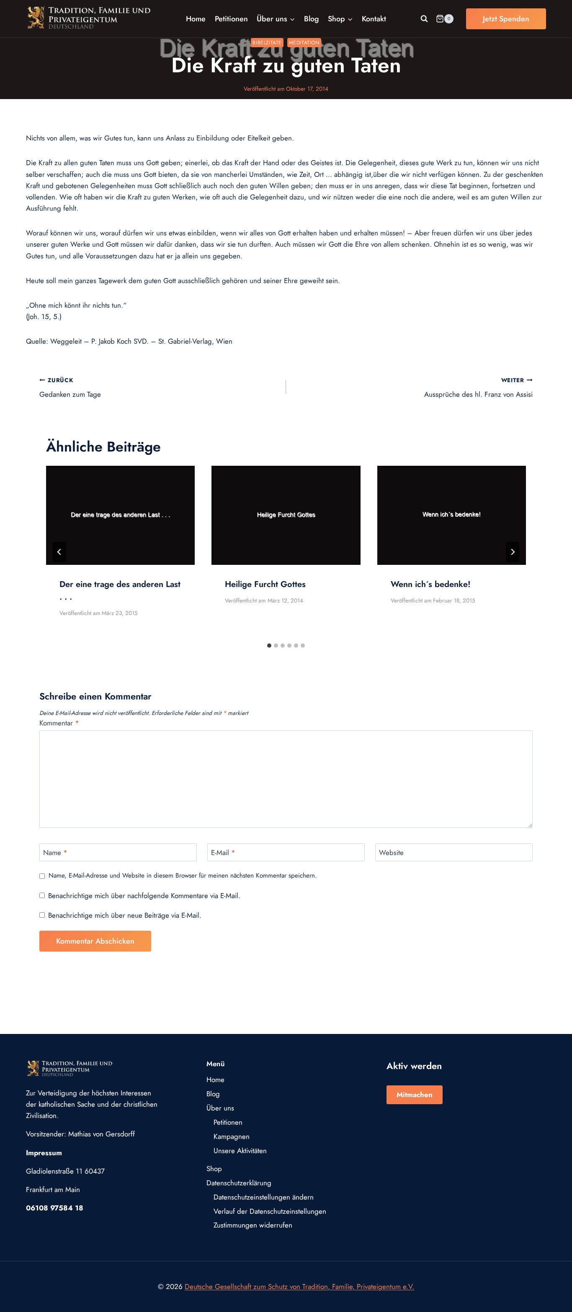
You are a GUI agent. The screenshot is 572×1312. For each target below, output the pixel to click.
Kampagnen (232, 1136)
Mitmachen (415, 1095)
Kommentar (59, 723)
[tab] (269, 645)
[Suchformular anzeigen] (424, 18)
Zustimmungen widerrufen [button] (253, 1225)
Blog (311, 18)
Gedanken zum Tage (70, 388)
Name (55, 853)
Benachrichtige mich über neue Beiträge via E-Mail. (124, 915)
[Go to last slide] (59, 552)
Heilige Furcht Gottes (265, 584)
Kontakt (374, 18)
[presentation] (120, 515)
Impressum (44, 1153)
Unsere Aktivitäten (240, 1151)
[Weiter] (512, 552)
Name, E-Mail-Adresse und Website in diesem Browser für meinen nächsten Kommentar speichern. (183, 876)
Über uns (220, 1108)
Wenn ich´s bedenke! (431, 584)
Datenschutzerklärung (238, 1183)
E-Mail (223, 853)
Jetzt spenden (506, 18)
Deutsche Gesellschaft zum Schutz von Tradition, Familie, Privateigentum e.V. (299, 1286)
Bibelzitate (267, 42)
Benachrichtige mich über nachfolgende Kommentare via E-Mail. (144, 895)
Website (391, 853)
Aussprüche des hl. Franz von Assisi (478, 388)
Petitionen (231, 18)
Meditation (304, 42)
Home (196, 18)
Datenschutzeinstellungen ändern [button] (264, 1197)
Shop (214, 1169)
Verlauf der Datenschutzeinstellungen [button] (270, 1211)
